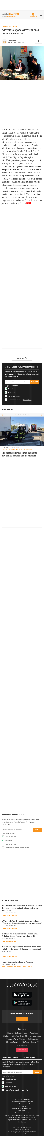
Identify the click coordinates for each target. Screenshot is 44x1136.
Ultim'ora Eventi (12, 1042)
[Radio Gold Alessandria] (10, 14)
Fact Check (22, 1111)
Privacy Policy (27, 400)
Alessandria (13, 27)
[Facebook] (9, 985)
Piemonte (30, 967)
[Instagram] (25, 985)
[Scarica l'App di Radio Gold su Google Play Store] (22, 1003)
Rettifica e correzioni (22, 1113)
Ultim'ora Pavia (12, 1039)
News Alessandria (13, 389)
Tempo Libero (21, 967)
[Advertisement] (22, 104)
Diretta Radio (24, 1042)
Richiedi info (22, 1019)
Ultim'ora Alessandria (33, 1036)
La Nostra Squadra (21, 1033)
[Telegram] (30, 985)
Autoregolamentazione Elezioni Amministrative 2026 (22, 1115)
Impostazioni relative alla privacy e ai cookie (22, 1120)
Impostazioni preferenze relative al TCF (22, 1117)
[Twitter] (14, 985)
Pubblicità (34, 1033)
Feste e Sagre (11, 967)
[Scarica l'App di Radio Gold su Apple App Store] (22, 995)
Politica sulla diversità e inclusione (22, 1102)
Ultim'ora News (18, 1036)
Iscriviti (34, 382)
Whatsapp (6, 1036)
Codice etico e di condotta (22, 1104)
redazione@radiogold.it (29, 1131)
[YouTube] (19, 985)
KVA (27, 1133)
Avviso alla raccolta (22, 1122)
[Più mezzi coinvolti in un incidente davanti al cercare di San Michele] (22, 431)
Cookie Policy (27, 1099)
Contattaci (22, 1050)
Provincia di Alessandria (24, 450)
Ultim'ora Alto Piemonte (28, 1039)
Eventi (4, 967)
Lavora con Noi (22, 1045)
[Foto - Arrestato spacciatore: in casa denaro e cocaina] (22, 63)
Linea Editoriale (22, 1106)
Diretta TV (34, 1042)
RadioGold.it (27, 1127)
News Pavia (11, 392)
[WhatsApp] (35, 985)
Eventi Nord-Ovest (13, 396)
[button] (42, 415)
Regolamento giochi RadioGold (22, 1108)
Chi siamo (10, 1033)
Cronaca (5, 27)
